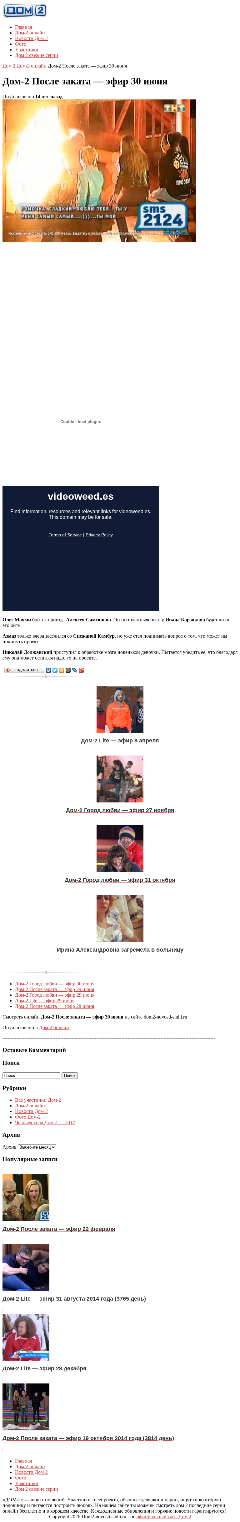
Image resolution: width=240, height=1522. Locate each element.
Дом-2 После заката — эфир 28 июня (54, 1006)
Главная (23, 27)
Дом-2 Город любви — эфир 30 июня (54, 983)
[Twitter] (55, 670)
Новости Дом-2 (31, 38)
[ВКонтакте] (48, 670)
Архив (9, 1147)
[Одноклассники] (61, 670)
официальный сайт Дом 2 (164, 1516)
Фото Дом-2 (28, 1117)
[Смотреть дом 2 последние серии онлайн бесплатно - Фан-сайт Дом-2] (25, 16)
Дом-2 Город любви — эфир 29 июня (54, 995)
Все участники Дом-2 (38, 1100)
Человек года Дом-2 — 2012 (45, 1122)
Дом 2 (8, 65)
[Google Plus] (81, 670)
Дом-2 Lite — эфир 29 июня (44, 1000)
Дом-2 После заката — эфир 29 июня (54, 989)
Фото (20, 44)
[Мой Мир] (68, 670)
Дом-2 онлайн (30, 32)
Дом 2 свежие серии (36, 55)
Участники (26, 49)
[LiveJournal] (75, 670)
